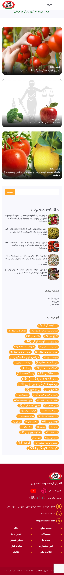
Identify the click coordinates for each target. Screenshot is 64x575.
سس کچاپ (51, 405)
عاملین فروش (16, 540)
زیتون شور (33, 389)
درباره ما (46, 540)
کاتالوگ (16, 552)
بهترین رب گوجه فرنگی (41, 341)
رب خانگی (48, 373)
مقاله (57, 304)
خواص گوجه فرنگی (24, 357)
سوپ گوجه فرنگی (49, 410)
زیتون (51, 389)
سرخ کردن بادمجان (23, 400)
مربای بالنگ (52, 432)
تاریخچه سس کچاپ (48, 346)
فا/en (49, 4)
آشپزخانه (55, 298)
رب (26, 368)
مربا (54, 427)
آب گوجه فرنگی (48, 325)
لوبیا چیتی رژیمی (31, 421)
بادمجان (33, 336)
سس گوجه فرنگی (29, 405)
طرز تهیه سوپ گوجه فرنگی (48, 416)
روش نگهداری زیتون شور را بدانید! (33, 229)
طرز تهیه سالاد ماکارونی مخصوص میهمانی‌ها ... (27, 255)
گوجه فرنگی (43, 448)
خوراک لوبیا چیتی (46, 368)
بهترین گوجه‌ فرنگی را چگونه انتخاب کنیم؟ (39, 70)
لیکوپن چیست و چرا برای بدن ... (32, 242)
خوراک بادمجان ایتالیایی (22, 363)
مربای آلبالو (26, 427)
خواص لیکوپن (51, 357)
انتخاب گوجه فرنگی (17, 331)
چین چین (36, 437)
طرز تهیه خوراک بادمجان (36, 269)
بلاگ (16, 528)
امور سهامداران (46, 546)
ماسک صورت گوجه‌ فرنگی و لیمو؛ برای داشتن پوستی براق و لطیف (32, 173)
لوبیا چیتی (50, 421)
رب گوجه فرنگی (40, 379)
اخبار (57, 301)
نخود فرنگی (51, 437)
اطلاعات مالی (46, 552)
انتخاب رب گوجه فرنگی (44, 331)
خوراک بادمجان (47, 363)
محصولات (46, 534)
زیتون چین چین (45, 395)
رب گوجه (25, 374)
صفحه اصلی (45, 528)
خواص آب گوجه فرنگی (46, 352)
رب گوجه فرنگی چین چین (38, 384)
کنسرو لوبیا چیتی (46, 443)
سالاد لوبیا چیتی (22, 395)
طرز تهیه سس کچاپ (28, 411)
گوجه (24, 443)
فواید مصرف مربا (26, 416)
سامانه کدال (16, 546)
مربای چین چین (30, 432)
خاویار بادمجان (24, 347)
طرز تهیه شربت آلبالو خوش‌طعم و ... (33, 215)
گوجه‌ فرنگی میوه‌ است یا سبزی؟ (44, 123)
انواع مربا (51, 336)
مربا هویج (41, 427)
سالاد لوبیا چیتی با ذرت (47, 400)
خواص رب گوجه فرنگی (20, 352)
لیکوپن (17, 421)
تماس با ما (16, 534)
